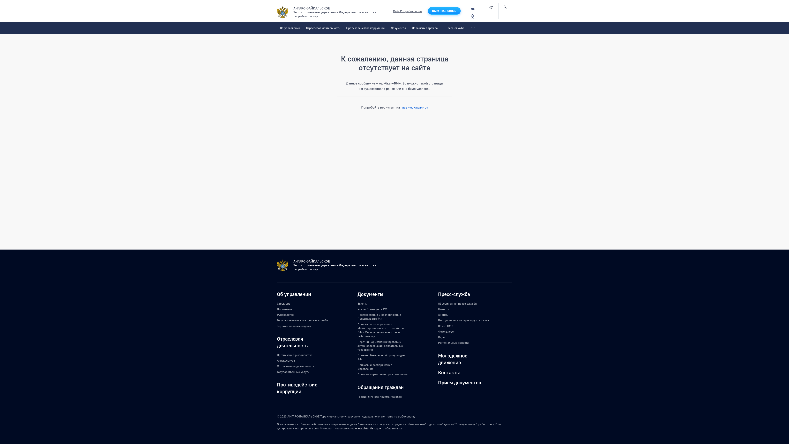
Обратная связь (444, 11)
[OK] (473, 16)
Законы (362, 303)
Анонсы (443, 314)
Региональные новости (453, 342)
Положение (284, 309)
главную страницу (414, 107)
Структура (283, 303)
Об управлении (290, 28)
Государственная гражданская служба (302, 320)
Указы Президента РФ (372, 309)
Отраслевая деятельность (323, 28)
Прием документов (459, 382)
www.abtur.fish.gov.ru (369, 428)
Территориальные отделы (294, 326)
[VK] (473, 8)
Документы (398, 28)
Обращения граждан (425, 28)
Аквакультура (286, 360)
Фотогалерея (446, 331)
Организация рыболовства (294, 355)
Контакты (449, 372)
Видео (442, 337)
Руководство (285, 314)
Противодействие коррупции (365, 28)
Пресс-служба (454, 28)
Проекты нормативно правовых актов (382, 374)
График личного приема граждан (380, 396)
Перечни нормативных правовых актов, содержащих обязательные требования (380, 346)
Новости (443, 309)
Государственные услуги (293, 371)
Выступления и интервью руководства (463, 320)
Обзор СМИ (445, 326)
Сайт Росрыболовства (407, 11)
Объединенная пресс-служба (457, 303)
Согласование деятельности (295, 366)
